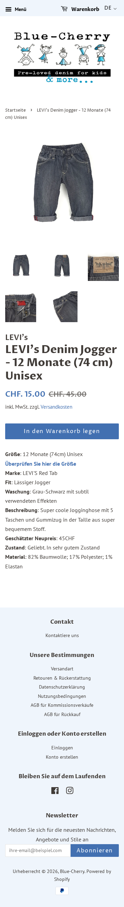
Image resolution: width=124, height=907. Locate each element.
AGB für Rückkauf (62, 714)
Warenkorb (84, 9)
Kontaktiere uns (62, 635)
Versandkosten (56, 407)
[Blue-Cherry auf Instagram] (69, 792)
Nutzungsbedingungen (62, 696)
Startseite (15, 110)
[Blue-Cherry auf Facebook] (55, 792)
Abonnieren (94, 850)
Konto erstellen (62, 757)
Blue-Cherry (72, 871)
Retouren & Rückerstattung (62, 678)
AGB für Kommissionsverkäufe (62, 705)
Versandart (62, 669)
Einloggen (62, 748)
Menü (20, 9)
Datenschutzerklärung (62, 687)
